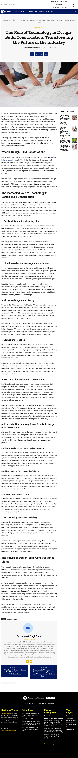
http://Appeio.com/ (29, 639)
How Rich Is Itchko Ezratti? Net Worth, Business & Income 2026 (65, 147)
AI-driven (10, 213)
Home (5, 20)
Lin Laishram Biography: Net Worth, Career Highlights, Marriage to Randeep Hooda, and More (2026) (65, 120)
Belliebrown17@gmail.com (8, 730)
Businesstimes (5, 713)
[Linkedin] (74, 4)
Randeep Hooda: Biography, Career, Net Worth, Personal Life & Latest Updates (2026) (65, 131)
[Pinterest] (41, 54)
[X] (37, 54)
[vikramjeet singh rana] (29, 628)
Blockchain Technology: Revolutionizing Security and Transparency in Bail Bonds (44, 673)
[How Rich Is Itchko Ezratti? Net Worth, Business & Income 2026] (74, 146)
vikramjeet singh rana (32, 47)
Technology (12, 20)
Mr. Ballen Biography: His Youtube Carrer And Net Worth (65, 141)
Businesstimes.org (49, 744)
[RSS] (74, 7)
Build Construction (12, 619)
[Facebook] (74, 2)
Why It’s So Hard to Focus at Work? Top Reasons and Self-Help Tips (14, 672)
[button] (76, 11)
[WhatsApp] (46, 54)
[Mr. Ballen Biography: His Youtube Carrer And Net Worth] (74, 140)
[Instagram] (27, 661)
